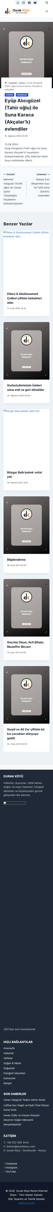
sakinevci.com (26, 1203)
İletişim (8, 1083)
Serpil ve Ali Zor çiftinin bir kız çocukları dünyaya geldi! (26, 734)
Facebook (11, 1163)
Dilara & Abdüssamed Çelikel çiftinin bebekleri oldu (24, 298)
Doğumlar (9, 1068)
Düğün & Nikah (12, 1063)
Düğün (9, 95)
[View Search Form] (46, 2)
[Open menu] (46, 11)
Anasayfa (9, 1048)
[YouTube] (35, 2)
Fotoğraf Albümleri (14, 1073)
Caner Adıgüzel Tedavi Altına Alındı (24, 1099)
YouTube (11, 1171)
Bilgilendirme (16, 559)
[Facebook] (29, 2)
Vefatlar (8, 1058)
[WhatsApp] (17, 2)
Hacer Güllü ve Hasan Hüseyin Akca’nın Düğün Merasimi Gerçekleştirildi (22, 1120)
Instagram (11, 1167)
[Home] (6, 82)
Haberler (22, 95)
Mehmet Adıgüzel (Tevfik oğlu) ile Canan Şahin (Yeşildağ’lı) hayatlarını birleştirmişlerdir (13, 189)
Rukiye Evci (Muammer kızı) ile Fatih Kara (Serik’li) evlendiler (40, 185)
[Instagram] (23, 2)
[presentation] (26, 259)
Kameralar (10, 1078)
